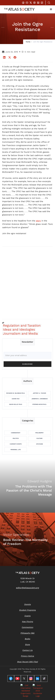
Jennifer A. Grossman (40, 398)
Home (28, 42)
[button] (51, 9)
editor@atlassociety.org (27, 588)
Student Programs (27, 610)
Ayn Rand (39, 444)
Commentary (15, 432)
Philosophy (39, 432)
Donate (27, 604)
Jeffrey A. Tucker (39, 393)
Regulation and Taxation (22, 325)
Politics (16, 438)
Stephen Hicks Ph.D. (39, 404)
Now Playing (27, 621)
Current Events (15, 444)
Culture (39, 438)
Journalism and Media (20, 333)
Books (27, 639)
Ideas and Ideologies (19, 329)
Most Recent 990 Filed (27, 662)
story (38, 221)
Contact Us (27, 650)
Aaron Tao (15, 398)
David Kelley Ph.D (15, 404)
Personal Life (16, 449)
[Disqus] (27, 282)
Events (28, 616)
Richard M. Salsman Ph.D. (15, 393)
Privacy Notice (27, 656)
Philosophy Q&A (27, 633)
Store (27, 644)
